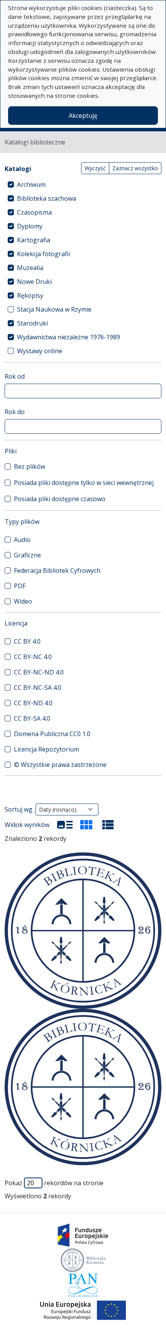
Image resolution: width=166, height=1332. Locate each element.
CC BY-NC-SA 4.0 (37, 687)
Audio (22, 539)
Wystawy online (39, 351)
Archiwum (31, 184)
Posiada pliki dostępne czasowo (59, 499)
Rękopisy (30, 295)
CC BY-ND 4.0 (33, 703)
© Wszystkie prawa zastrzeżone (60, 764)
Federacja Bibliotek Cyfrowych (57, 570)
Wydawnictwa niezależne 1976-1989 (68, 337)
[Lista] (65, 825)
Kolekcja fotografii (43, 254)
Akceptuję (83, 115)
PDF (19, 586)
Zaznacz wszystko (135, 168)
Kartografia (33, 240)
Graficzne (27, 555)
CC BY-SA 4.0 (32, 718)
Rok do (15, 412)
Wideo (23, 601)
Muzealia (30, 267)
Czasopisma (34, 212)
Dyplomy (29, 226)
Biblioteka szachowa (46, 198)
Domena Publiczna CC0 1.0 (52, 734)
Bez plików (29, 466)
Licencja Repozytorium (46, 749)
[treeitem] (83, 184)
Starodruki (32, 323)
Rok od (15, 376)
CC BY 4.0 (27, 641)
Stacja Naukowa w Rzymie (54, 309)
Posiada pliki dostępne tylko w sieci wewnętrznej (84, 482)
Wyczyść (95, 168)
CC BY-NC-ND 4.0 (39, 672)
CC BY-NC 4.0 (33, 657)
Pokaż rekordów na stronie (54, 1183)
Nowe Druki (34, 281)
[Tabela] (108, 825)
